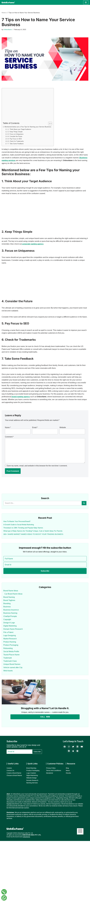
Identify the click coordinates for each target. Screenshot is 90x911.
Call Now (45, 717)
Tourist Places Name (11, 655)
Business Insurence (11, 610)
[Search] (84, 503)
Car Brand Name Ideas (13, 594)
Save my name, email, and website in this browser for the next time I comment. (37, 466)
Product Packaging (10, 645)
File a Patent (8, 632)
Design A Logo (9, 623)
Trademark (7, 658)
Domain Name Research (13, 629)
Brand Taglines (9, 600)
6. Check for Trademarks (16, 141)
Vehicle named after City (12, 667)
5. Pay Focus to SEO (15, 139)
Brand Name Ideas (10, 591)
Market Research (10, 639)
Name (8, 427)
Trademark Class (10, 661)
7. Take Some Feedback (16, 143)
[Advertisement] (27, 105)
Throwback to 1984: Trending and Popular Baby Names (23, 528)
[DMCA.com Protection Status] (80, 832)
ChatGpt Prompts (10, 616)
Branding (7, 603)
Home (4, 12)
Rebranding (8, 648)
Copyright (7, 619)
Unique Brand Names (11, 664)
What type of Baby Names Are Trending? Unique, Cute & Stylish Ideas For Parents (32, 531)
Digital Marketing (10, 626)
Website (62, 427)
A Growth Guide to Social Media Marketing (18, 524)
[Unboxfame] (8, 2)
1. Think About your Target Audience (19, 129)
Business (7, 607)
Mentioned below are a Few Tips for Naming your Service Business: (27, 127)
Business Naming (10, 613)
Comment (9, 437)
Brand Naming (9, 597)
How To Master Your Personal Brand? (16, 521)
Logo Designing (9, 635)
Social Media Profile (11, 651)
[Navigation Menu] (85, 2)
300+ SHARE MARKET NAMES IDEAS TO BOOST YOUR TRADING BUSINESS (33, 534)
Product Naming (9, 642)
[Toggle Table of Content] (49, 123)
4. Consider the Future (15, 136)
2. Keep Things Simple (15, 132)
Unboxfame (8, 29)
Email (35, 427)
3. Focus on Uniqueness (15, 134)
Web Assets (8, 671)
